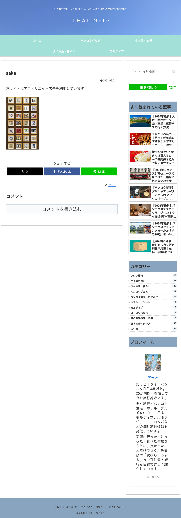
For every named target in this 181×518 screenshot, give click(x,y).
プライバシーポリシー (93, 507)
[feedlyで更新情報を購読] (153, 477)
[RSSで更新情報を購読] (158, 477)
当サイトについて (67, 507)
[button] (174, 72)
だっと (153, 377)
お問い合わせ (116, 507)
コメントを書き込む (62, 209)
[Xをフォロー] (148, 477)
